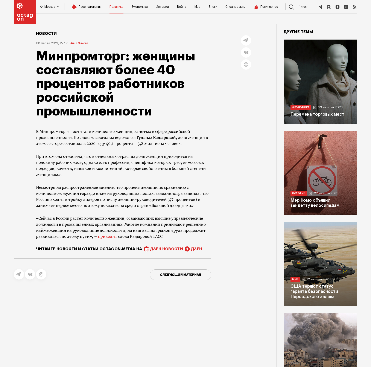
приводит (107, 236)
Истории (162, 6)
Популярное (269, 6)
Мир (197, 6)
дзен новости (166, 249)
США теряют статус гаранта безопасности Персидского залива (314, 291)
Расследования (90, 6)
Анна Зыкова (79, 43)
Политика (116, 6)
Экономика (140, 6)
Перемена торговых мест (317, 114)
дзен (196, 249)
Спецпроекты (235, 6)
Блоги (213, 6)
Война (181, 6)
